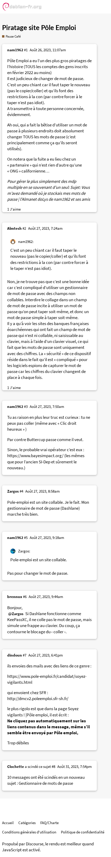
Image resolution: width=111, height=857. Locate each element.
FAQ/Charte (49, 822)
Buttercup (36, 439)
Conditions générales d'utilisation (29, 832)
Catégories (27, 822)
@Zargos (15, 613)
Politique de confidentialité (82, 832)
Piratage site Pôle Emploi (39, 28)
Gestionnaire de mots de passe (46, 783)
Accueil (8, 822)
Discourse (34, 844)
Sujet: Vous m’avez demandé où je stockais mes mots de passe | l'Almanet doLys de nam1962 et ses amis (48, 193)
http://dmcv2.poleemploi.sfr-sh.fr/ (37, 698)
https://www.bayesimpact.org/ (35, 455)
